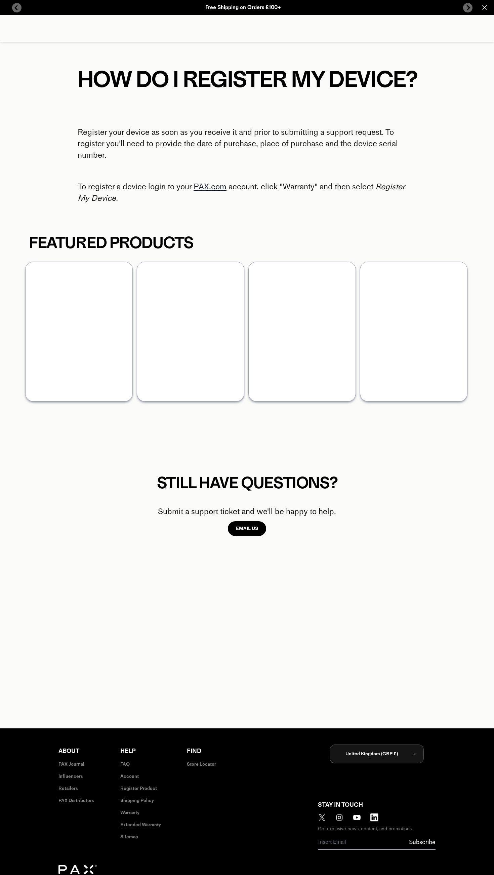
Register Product (138, 788)
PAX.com (210, 186)
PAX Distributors (76, 800)
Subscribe (422, 842)
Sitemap (129, 837)
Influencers (70, 776)
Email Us (247, 528)
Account (129, 776)
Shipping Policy (137, 800)
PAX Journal (71, 764)
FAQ (125, 764)
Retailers (68, 788)
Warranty (129, 812)
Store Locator (201, 764)
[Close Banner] (485, 7)
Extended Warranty (140, 825)
